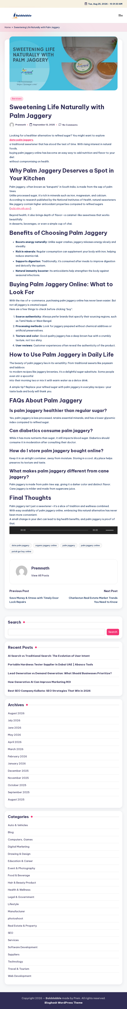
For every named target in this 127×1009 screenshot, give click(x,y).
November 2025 (18, 778)
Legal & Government (21, 897)
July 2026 (14, 720)
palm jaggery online (90, 545)
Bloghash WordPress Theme (64, 1002)
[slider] (110, 530)
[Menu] (120, 15)
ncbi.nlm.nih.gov (20, 208)
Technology (15, 961)
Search (14, 622)
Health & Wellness (19, 889)
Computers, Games (20, 839)
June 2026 (14, 727)
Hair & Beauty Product (22, 882)
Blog (11, 832)
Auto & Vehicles (18, 825)
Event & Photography (21, 868)
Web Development (19, 976)
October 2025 (17, 785)
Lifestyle (13, 904)
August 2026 (16, 713)
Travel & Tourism (18, 969)
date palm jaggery (20, 545)
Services (17, 98)
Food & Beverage (19, 875)
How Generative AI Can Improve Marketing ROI (39, 682)
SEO (10, 933)
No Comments (70, 125)
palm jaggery (69, 545)
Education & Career (20, 861)
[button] (40, 575)
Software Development (22, 947)
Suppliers (14, 954)
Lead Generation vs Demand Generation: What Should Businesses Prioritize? (60, 673)
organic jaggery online (46, 545)
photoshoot (15, 918)
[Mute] (102, 530)
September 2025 (19, 792)
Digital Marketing (18, 846)
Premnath (40, 568)
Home (8, 27)
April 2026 (15, 742)
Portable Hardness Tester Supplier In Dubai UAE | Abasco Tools (50, 664)
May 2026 (14, 734)
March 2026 (15, 749)
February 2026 (17, 756)
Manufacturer (16, 911)
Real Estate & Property (22, 925)
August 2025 (16, 799)
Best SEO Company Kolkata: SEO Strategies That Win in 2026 (49, 690)
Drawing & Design (19, 854)
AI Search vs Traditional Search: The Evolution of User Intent (49, 656)
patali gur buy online (21, 551)
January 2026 (17, 763)
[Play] (14, 530)
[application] (63, 531)
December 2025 (18, 770)
